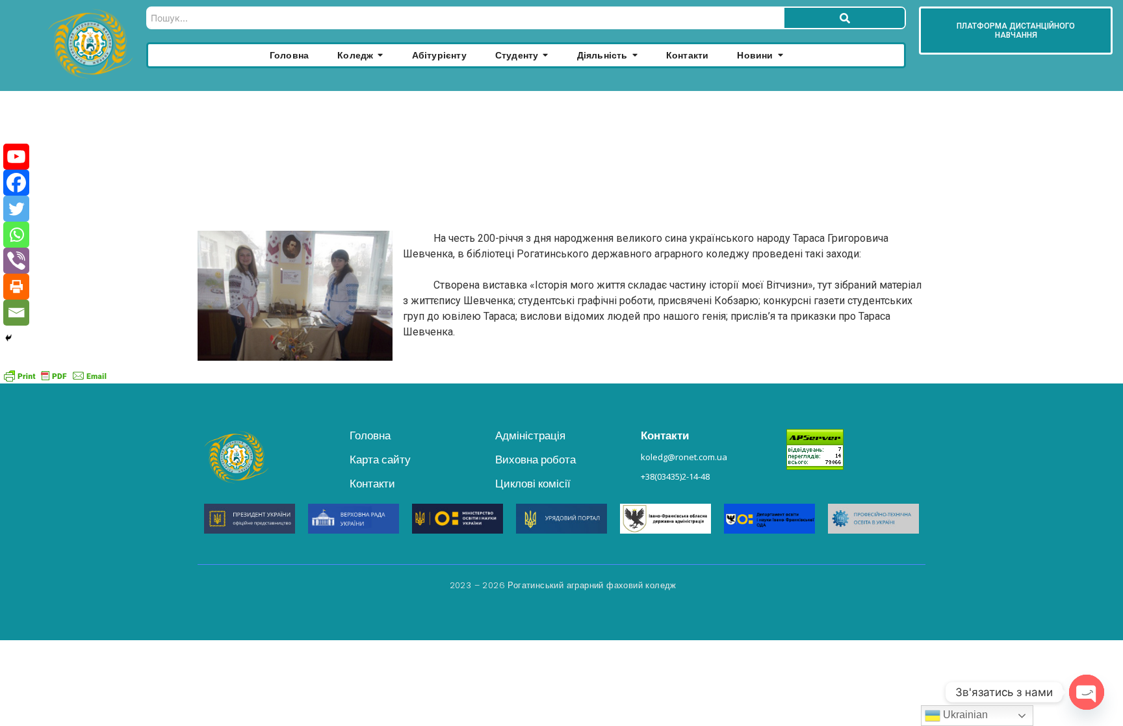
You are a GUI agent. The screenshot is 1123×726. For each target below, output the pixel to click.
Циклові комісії (533, 483)
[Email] (16, 313)
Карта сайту (380, 459)
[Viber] (16, 261)
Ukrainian (964, 714)
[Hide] (8, 338)
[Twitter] (16, 209)
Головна (370, 435)
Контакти (372, 483)
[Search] (844, 18)
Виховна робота (535, 459)
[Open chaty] (1086, 692)
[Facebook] (16, 183)
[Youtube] (16, 157)
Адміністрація (530, 435)
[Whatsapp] (16, 235)
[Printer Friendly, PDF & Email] (55, 375)
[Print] (16, 287)
